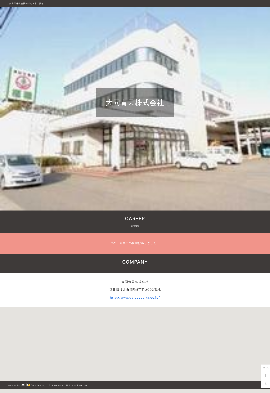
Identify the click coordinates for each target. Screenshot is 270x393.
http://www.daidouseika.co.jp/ (135, 297)
